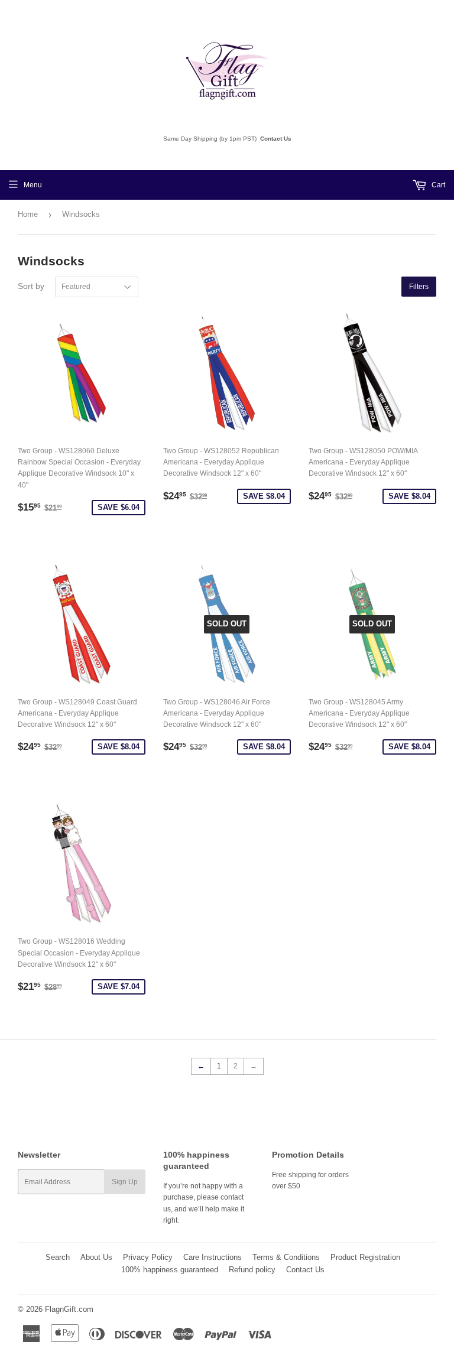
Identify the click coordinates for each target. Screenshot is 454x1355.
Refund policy (252, 1269)
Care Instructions (212, 1257)
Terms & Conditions (286, 1257)
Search (58, 1257)
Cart (437, 185)
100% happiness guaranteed (169, 1269)
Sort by (31, 286)
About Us (96, 1257)
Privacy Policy (148, 1257)
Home (28, 214)
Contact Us (275, 138)
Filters (419, 286)
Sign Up (125, 1182)
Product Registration (365, 1257)
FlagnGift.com (69, 1309)
